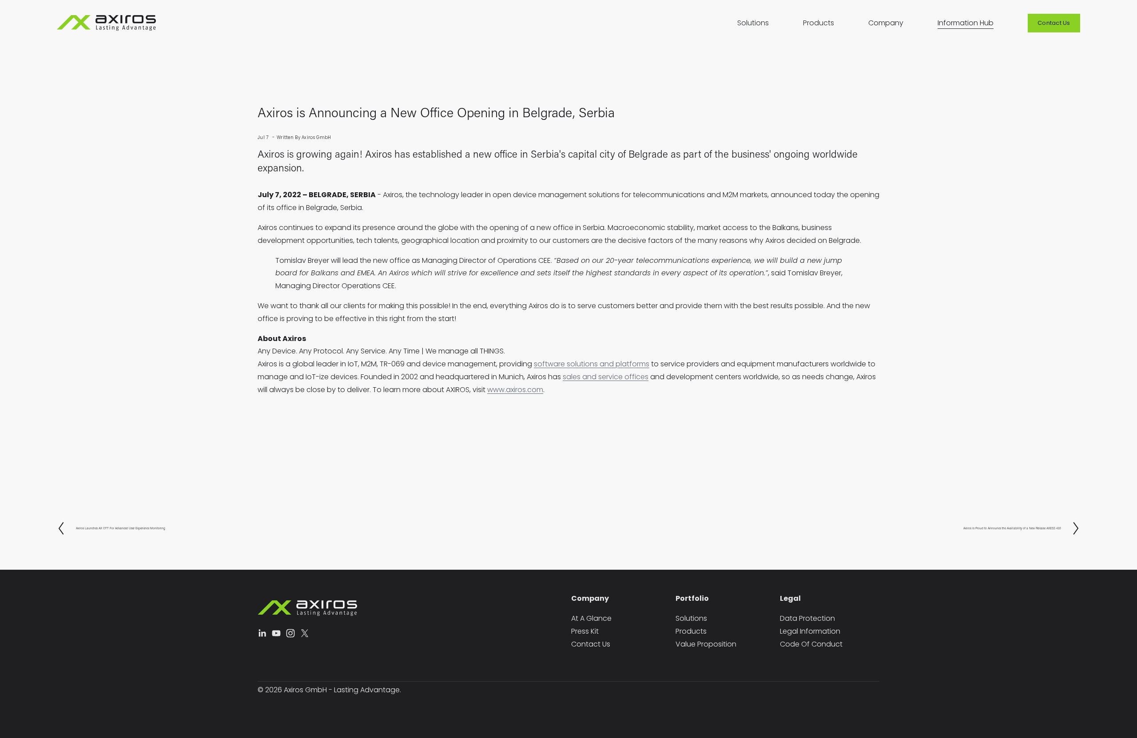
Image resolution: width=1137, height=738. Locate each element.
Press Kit (585, 631)
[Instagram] (290, 633)
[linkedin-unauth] (262, 633)
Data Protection (807, 618)
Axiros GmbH (316, 137)
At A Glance (591, 618)
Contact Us (1054, 23)
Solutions (753, 23)
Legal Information (810, 631)
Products (818, 23)
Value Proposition (706, 644)
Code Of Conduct (811, 644)
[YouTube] (276, 633)
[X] (304, 633)
